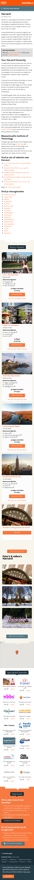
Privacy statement (13, 862)
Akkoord (8, 876)
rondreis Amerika (13, 55)
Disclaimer (22, 862)
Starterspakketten (9, 224)
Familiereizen (8, 215)
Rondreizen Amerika (10, 195)
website (12, 689)
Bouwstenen (7, 226)
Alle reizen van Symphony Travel (17, 399)
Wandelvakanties (9, 219)
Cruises (6, 228)
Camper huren (8, 197)
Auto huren (7, 210)
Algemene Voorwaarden (24, 859)
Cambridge (20, 144)
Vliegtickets (7, 208)
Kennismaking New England (11, 426)
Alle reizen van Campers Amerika (17, 349)
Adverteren (4, 859)
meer (5, 689)
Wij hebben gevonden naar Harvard (16, 527)
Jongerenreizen (8, 222)
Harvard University (6, 129)
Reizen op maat (8, 206)
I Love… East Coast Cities (10, 275)
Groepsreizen (8, 201)
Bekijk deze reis (17, 294)
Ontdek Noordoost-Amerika (11, 376)
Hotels (6, 231)
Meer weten (26, 872)
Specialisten (7, 233)
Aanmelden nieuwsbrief (12, 821)
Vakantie (6, 199)
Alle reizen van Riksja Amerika (17, 298)
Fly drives (7, 204)
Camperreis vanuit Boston (11, 325)
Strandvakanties (8, 213)
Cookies (29, 862)
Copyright (3, 862)
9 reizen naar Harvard (15, 53)
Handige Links (12, 859)
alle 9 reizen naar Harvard (12, 187)
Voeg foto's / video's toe (17, 551)
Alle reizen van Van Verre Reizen (17, 450)
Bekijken (17, 532)
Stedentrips (7, 217)
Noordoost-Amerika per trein (12, 477)
